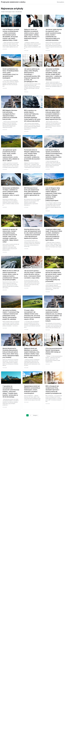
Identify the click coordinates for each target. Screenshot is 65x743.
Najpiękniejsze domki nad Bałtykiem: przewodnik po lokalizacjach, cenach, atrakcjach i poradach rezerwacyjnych (32, 389)
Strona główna (60, 2)
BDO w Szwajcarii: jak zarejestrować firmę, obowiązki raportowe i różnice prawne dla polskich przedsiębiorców (53, 389)
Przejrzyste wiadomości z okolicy (13, 2)
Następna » (35, 415)
